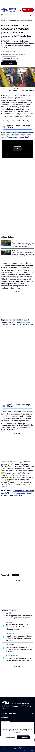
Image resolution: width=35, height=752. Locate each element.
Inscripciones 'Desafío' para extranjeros (14, 15)
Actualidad (12, 20)
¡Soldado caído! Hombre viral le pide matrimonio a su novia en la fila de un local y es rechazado (17, 322)
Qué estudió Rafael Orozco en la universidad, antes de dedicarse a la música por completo (18, 627)
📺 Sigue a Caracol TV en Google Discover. (18, 126)
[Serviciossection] (32, 718)
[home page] (8, 9)
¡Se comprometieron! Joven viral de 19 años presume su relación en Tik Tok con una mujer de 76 (17, 493)
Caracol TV (4, 20)
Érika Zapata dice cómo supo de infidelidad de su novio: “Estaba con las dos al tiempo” (23, 244)
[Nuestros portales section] (32, 713)
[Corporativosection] (32, 722)
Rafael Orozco (10, 633)
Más (32, 750)
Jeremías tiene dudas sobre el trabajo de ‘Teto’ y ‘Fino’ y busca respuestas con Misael (19, 638)
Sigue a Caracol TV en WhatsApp (18, 121)
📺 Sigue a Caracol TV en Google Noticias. (18, 406)
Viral (15, 575)
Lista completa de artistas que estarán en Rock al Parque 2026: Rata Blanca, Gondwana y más (23, 254)
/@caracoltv (10, 58)
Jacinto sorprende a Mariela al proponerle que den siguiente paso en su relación (19, 649)
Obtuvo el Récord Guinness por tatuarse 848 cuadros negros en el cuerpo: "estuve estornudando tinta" (17, 135)
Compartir (11, 63)
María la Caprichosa (12, 656)
